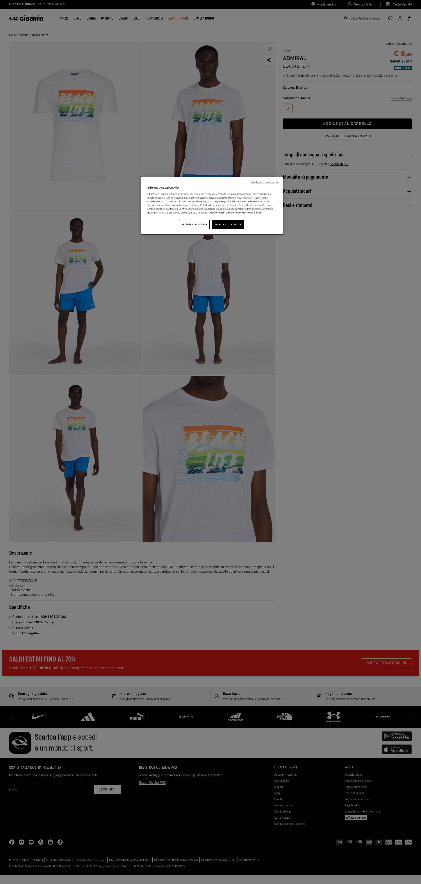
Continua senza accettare (265, 182)
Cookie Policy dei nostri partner (244, 212)
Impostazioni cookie (194, 224)
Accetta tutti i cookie (227, 224)
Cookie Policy (217, 212)
